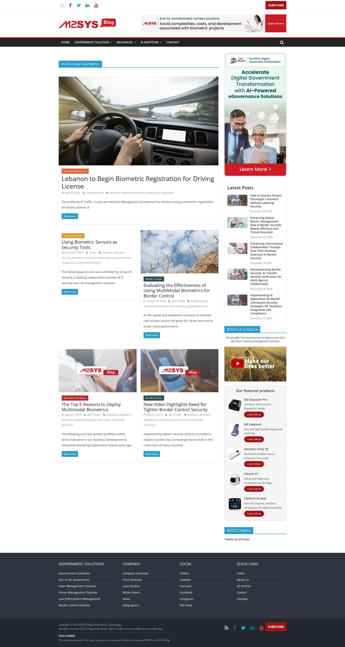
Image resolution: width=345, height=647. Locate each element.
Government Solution (91, 42)
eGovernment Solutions (74, 573)
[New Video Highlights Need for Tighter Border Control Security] (179, 351)
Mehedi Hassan (95, 192)
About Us (243, 580)
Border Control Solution (74, 605)
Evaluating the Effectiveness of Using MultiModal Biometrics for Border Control (177, 290)
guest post (113, 257)
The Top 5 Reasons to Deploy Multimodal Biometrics (91, 406)
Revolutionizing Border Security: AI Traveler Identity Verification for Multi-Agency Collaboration (265, 277)
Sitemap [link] (242, 599)
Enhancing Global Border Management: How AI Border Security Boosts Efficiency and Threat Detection (265, 225)
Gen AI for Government (74, 580)
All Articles (244, 586)
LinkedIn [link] (185, 580)
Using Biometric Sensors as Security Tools (89, 244)
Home (65, 42)
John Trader (178, 301)
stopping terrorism (197, 306)
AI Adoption (150, 42)
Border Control (154, 279)
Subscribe (276, 5)
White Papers (131, 592)
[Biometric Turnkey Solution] (213, 17)
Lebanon (114, 192)
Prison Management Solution (78, 592)
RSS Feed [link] (186, 605)
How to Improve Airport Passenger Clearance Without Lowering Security (266, 201)
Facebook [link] (186, 592)
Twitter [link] (184, 573)
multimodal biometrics (133, 192)
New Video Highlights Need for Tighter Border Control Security (176, 406)
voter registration (164, 192)
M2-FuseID (104, 420)
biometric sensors (82, 257)
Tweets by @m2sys (237, 539)
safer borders (177, 306)
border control (199, 301)
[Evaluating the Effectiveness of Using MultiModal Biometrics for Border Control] (179, 232)
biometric (107, 252)
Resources (125, 42)
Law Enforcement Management (79, 599)
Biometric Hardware (75, 398)
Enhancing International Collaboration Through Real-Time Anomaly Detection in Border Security (266, 251)
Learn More (254, 414)
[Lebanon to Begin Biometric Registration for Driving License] (138, 79)
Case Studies (131, 586)
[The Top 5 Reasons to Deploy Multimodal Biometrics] (98, 351)
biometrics (99, 257)
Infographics (131, 605)
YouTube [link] (185, 586)
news (150, 192)
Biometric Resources (75, 171)
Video (126, 599)
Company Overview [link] (135, 573)
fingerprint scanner (85, 420)
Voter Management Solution (77, 586)
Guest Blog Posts (73, 235)
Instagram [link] (186, 599)
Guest (93, 252)
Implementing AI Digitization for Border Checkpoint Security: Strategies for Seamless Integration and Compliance (266, 304)
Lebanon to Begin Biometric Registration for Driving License (138, 182)
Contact (172, 42)
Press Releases (132, 580)
